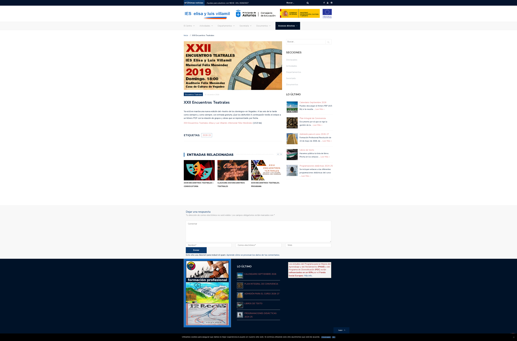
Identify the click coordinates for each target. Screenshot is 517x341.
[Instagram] (331, 3)
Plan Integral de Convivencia (313, 118)
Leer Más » (319, 109)
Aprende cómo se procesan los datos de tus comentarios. (253, 255)
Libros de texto (307, 150)
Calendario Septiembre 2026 (219, 3)
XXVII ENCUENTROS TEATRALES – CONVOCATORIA (199, 184)
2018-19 (207, 135)
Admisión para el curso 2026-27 (314, 134)
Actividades (205, 25)
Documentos (262, 25)
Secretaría (244, 25)
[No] (513, 337)
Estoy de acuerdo (326, 337)
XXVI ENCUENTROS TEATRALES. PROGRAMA (265, 184)
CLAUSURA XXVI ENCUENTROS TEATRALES (231, 184)
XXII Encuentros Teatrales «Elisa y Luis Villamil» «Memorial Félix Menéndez (218, 123)
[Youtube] (327, 3)
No (333, 337)
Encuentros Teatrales (193, 94)
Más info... (308, 275)
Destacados (291, 59)
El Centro (188, 25)
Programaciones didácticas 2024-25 (316, 166)
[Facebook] (324, 3)
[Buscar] (308, 3)
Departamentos (225, 25)
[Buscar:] (294, 3)
